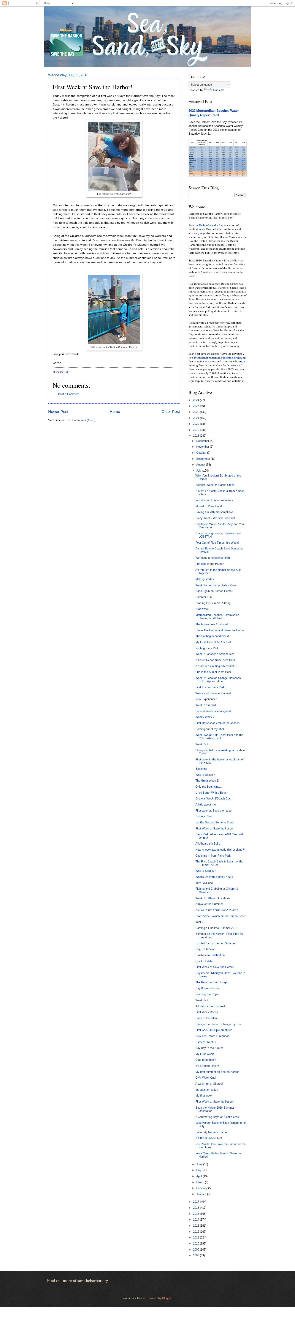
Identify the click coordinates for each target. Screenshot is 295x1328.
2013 (196, 1225)
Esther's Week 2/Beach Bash (213, 798)
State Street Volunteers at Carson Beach (220, 916)
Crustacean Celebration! (210, 955)
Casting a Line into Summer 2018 (216, 928)
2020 (196, 423)
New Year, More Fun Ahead (212, 1036)
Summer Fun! (204, 597)
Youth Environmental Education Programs (219, 357)
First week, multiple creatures (213, 1030)
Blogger (166, 1298)
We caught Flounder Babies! (213, 693)
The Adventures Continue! (211, 624)
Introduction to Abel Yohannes (214, 500)
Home (115, 411)
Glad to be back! (205, 1059)
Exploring (201, 768)
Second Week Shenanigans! (213, 711)
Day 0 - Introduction (207, 988)
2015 (196, 1213)
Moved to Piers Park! (208, 506)
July (199, 470)
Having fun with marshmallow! (214, 512)
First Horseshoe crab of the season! (217, 723)
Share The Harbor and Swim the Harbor (219, 630)
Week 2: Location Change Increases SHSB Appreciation (218, 679)
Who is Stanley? (205, 870)
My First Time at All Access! (213, 642)
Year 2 (199, 922)
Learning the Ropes (207, 994)
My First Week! (205, 1054)
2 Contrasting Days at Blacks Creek (217, 1117)
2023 (196, 406)
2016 (196, 1207)
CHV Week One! (205, 1077)
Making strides (204, 579)
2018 (196, 435)
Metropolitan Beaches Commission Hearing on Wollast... (217, 616)
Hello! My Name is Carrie (211, 1132)
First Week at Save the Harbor (214, 828)
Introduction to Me (206, 1089)
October (201, 452)
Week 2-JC (202, 744)
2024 (196, 400)
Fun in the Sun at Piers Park (213, 671)
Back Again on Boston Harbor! (214, 591)
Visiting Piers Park (207, 648)
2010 (196, 1243)
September (203, 458)
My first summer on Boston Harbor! (217, 1071)
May (199, 1170)
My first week (203, 1095)
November (203, 446)
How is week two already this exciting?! (220, 849)
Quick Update (204, 961)
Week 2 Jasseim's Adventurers (214, 654)
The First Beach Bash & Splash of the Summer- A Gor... (219, 863)
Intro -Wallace (204, 882)
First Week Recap (206, 1012)
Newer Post (58, 411)
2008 (196, 1255)
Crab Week (202, 609)
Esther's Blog (203, 816)
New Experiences (206, 699)
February (202, 1188)
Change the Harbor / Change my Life (218, 1024)
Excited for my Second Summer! (215, 943)
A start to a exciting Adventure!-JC (216, 666)
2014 (196, 1219)
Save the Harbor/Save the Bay (206, 225)
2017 (196, 1201)
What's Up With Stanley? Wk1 (214, 876)
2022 (196, 412)
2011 (196, 1237)
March (200, 1182)
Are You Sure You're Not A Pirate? (216, 910)
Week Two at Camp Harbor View (215, 585)
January (201, 1194)
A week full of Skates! (209, 1083)
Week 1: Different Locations (212, 898)
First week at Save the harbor (213, 810)
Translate (218, 90)
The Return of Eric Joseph (211, 982)
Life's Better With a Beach (211, 792)
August (201, 464)
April (199, 1176)
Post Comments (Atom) (80, 420)
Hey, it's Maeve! (205, 949)
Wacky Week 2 (204, 717)
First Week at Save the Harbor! (214, 967)
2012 (196, 1231)
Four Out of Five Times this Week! (217, 542)
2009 (196, 1249)
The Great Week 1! (207, 780)
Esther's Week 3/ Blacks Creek (215, 484)
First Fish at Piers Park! (210, 687)
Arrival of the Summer (209, 904)
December (203, 440)
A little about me (205, 804)
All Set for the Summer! (210, 1006)
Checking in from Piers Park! (213, 855)
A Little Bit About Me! (208, 1138)
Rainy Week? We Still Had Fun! (215, 518)
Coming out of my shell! (210, 729)
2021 (196, 418)
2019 (196, 429)
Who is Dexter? (205, 774)
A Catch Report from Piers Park (215, 660)
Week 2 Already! (205, 705)
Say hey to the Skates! (209, 1047)
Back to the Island (206, 1018)
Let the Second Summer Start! (214, 822)
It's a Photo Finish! (207, 1065)
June (199, 1164)
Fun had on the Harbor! (209, 563)
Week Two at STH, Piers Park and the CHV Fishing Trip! (219, 736)
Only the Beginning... (208, 786)
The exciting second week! (212, 636)
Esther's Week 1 (205, 1042)
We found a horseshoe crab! (213, 557)
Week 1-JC (202, 1000)
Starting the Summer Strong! (213, 603)
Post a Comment (68, 394)
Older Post (171, 411)
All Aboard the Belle (207, 843)
